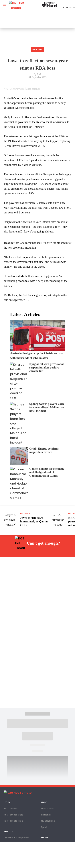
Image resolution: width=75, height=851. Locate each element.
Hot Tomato (10, 808)
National (46, 814)
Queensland (48, 820)
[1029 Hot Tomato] (21, 4)
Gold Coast (47, 808)
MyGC (44, 802)
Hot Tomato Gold (13, 814)
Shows (44, 837)
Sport (44, 827)
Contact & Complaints (16, 837)
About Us (8, 831)
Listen (7, 802)
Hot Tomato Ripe (13, 820)
